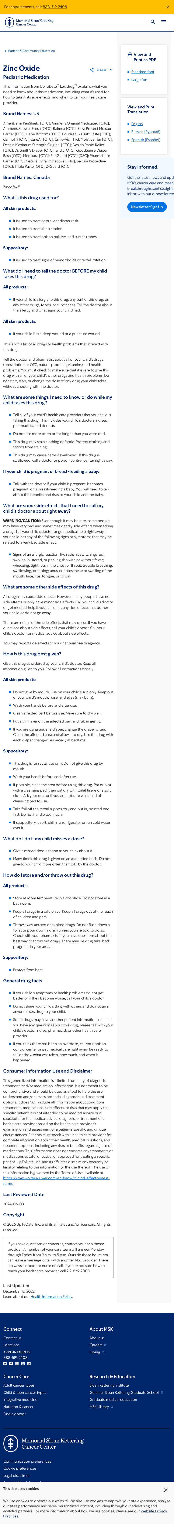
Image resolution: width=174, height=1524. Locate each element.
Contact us (12, 1338)
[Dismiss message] (168, 7)
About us (97, 1338)
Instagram (5, 1363)
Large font (140, 80)
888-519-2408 (55, 7)
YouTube (23, 1363)
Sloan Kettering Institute (109, 1385)
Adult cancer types (18, 1385)
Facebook (11, 1363)
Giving (95, 1352)
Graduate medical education (113, 1399)
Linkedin (29, 1363)
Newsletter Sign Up (147, 207)
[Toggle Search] (153, 22)
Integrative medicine (20, 1399)
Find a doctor (14, 1414)
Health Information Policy (51, 1296)
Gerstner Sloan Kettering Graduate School (125, 1392)
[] (145, 132)
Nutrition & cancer (18, 1407)
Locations (11, 1345)
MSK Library (100, 1407)
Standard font (142, 72)
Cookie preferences (19, 1468)
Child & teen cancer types (24, 1392)
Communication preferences (27, 1461)
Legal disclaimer (16, 1475)
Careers (96, 1345)
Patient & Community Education (31, 51)
